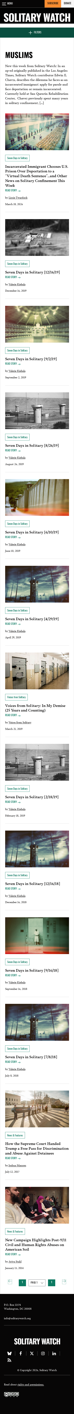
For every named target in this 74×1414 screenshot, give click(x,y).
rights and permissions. (31, 1384)
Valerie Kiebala (17, 284)
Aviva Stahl (15, 1261)
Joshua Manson (17, 1165)
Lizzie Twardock (18, 197)
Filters (37, 32)
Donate (67, 3)
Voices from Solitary (20, 722)
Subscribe (52, 3)
